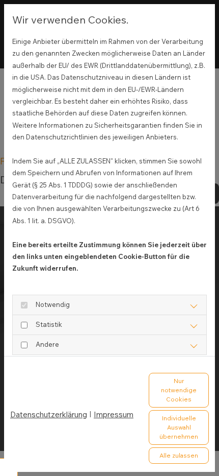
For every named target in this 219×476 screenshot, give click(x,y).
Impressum (113, 414)
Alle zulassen (178, 455)
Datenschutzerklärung (48, 414)
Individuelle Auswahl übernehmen (178, 427)
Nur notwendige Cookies (179, 390)
